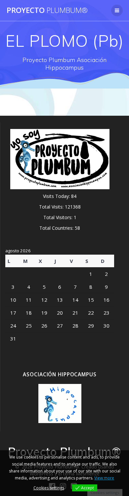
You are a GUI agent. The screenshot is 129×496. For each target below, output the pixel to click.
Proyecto (47, 10)
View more (104, 478)
